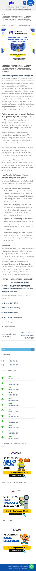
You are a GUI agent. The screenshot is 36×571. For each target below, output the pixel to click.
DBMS (4, 119)
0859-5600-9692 (8, 307)
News (3, 14)
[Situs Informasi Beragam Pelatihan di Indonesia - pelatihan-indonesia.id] (12, 3)
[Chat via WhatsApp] (31, 566)
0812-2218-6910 (8, 317)
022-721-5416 (14, 361)
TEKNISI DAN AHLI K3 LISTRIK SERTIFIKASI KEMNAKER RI (27, 335)
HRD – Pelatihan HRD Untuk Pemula (9, 335)
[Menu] (24, 3)
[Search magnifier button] (32, 350)
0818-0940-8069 (8, 312)
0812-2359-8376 (8, 303)
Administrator (25, 25)
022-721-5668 (14, 365)
